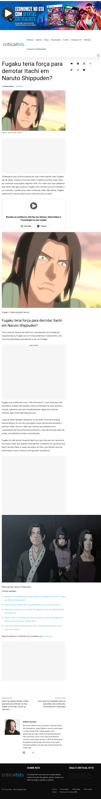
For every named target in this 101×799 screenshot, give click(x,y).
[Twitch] (71, 69)
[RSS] (90, 63)
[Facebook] (77, 63)
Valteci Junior (9, 86)
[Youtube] (84, 69)
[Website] (38, 752)
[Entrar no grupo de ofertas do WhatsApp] (50, 15)
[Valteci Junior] (12, 736)
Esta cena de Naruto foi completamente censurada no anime (32, 604)
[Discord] (71, 63)
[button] (98, 55)
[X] (33, 752)
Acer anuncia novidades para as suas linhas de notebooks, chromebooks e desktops (51, 704)
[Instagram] (24, 752)
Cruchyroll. (48, 636)
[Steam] (28, 752)
